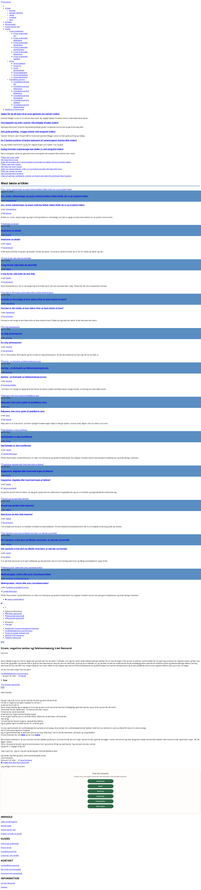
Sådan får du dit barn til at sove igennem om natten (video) (30, 114)
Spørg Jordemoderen (15, 599)
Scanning (100, 791)
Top (3, 684)
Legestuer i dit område (10, 855)
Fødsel (8, 235)
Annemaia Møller (9, 385)
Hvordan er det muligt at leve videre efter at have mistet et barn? (33, 299)
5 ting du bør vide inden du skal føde (19, 265)
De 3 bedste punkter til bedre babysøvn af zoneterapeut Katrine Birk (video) (39, 140)
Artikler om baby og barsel (11, 834)
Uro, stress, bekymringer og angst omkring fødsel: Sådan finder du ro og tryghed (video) (44, 196)
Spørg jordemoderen (9, 822)
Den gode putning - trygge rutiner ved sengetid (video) (28, 131)
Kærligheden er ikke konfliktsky (16, 436)
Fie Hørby (6, 557)
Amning (9, 338)
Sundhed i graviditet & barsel (17, 578)
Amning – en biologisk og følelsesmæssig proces (25, 368)
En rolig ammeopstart (11, 333)
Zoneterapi (100, 796)
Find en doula (6, 847)
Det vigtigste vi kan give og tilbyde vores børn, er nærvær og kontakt (35, 540)
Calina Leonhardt (9, 488)
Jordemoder (100, 781)
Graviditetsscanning (8, 851)
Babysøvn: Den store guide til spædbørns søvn (24, 402)
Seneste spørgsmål (12, 684)
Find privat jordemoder (10, 843)
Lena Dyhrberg (26, 760)
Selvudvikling (11, 200)
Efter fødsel (100, 806)
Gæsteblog (10, 303)
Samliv (8, 441)
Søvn (8, 407)
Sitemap (4, 887)
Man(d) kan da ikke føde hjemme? (17, 505)
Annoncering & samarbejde (11, 873)
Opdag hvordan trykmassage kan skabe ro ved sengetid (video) (32, 149)
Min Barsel (7, 213)
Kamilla (23, 676)
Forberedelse (100, 801)
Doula (100, 786)
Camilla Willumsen (10, 454)
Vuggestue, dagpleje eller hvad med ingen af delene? (27, 471)
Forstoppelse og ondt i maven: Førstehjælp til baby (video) (30, 122)
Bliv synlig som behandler (11, 869)
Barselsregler (6, 826)
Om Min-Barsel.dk (8, 883)
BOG (23, 735)
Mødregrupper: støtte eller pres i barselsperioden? (26, 574)
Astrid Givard (8, 248)
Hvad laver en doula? (11, 230)
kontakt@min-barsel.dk (10, 865)
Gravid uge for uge (8, 830)
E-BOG (37, 735)
